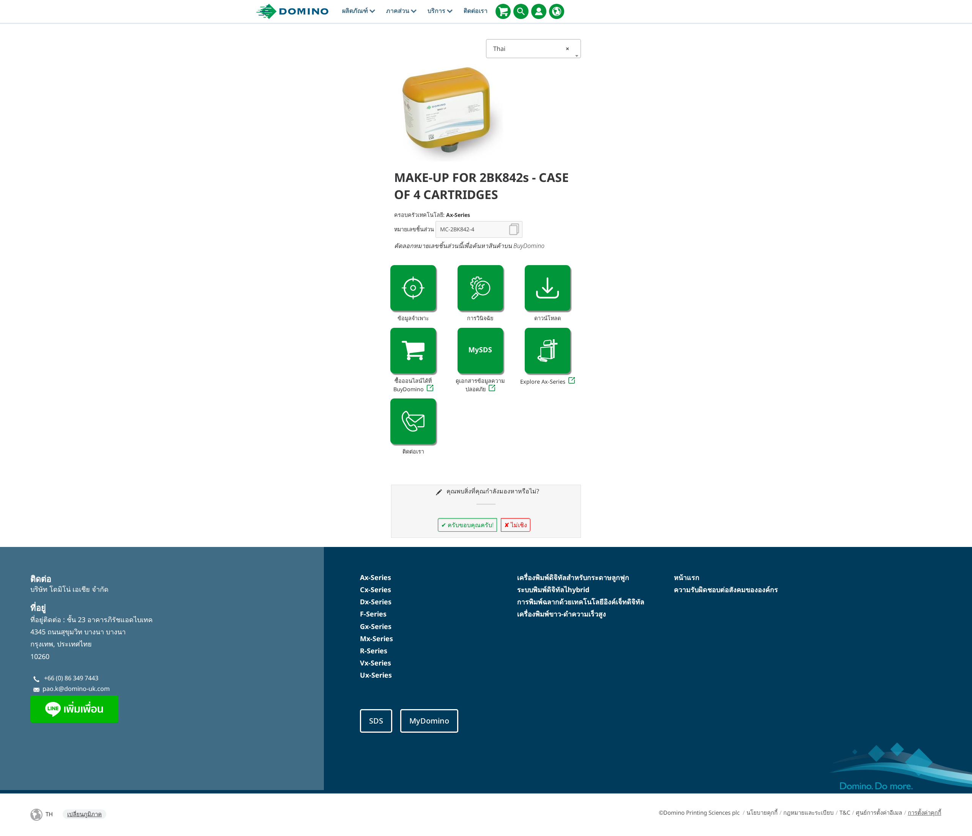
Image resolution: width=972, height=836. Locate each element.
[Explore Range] (547, 350)
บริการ (437, 10)
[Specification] (413, 288)
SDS (376, 721)
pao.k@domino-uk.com (76, 688)
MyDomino (429, 721)
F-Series (373, 613)
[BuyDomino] (503, 11)
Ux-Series (376, 675)
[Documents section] (547, 288)
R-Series (373, 650)
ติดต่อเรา (476, 10)
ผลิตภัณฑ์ (355, 10)
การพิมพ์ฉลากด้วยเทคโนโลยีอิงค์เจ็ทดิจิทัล (580, 601)
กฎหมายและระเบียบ (808, 812)
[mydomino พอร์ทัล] (538, 11)
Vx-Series (375, 662)
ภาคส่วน (398, 10)
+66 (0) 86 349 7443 (71, 678)
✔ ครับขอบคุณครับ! (467, 525)
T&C (844, 812)
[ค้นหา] (521, 11)
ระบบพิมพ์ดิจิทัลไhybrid (553, 589)
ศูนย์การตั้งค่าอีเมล (879, 812)
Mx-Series (376, 638)
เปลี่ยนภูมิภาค (84, 814)
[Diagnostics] (480, 288)
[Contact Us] (413, 421)
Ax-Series (375, 577)
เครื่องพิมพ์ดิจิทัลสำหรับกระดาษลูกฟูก (573, 577)
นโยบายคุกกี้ (762, 812)
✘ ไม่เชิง (515, 525)
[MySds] (480, 350)
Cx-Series (375, 589)
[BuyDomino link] (413, 350)
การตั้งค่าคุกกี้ (924, 812)
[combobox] (533, 48)
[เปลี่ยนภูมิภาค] (556, 11)
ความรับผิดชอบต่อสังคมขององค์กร (726, 589)
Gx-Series (375, 626)
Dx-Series (375, 601)
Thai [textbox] (531, 48)
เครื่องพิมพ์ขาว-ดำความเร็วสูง (561, 613)
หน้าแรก (686, 577)
